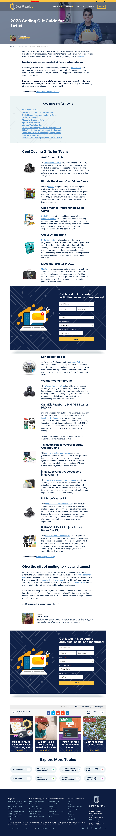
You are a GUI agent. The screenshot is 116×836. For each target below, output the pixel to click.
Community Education (36, 816)
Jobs (69, 811)
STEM (81, 56)
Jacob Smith (25, 37)
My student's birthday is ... (68, 673)
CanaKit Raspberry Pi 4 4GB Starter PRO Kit (41, 128)
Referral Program (73, 809)
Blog (14, 47)
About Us (80, 6)
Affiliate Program (35, 814)
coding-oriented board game (57, 453)
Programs (56, 6)
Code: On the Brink (30, 117)
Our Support (52, 809)
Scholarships (33, 806)
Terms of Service (30, 828)
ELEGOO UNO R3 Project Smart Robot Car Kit (42, 138)
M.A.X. (44, 269)
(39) (99, 707)
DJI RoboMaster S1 (30, 135)
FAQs (50, 816)
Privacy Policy (11, 828)
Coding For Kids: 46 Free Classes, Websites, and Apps (21, 746)
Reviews (91, 6)
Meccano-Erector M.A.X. (33, 120)
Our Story (71, 801)
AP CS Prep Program (15, 814)
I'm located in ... (65, 665)
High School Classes (15, 809)
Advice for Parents (22, 47)
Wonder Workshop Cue (32, 125)
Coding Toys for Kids (45, 557)
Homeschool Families (36, 801)
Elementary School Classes (17, 804)
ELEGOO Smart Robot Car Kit (57, 536)
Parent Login (102, 1)
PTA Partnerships (35, 811)
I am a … (62, 314)
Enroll (101, 6)
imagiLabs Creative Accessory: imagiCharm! (41, 133)
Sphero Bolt (75, 362)
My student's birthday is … (68, 329)
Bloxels (51, 187)
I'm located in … (65, 322)
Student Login (94, 1)
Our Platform (52, 806)
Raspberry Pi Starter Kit (51, 418)
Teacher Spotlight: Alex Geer (91, 712)
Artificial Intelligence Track (17, 801)
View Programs (35, 1)
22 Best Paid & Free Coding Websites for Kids (46, 744)
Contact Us (71, 819)
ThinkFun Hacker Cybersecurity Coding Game (42, 130)
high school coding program (52, 580)
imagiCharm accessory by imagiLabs (60, 480)
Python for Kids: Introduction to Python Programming (70, 746)
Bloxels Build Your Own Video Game (37, 112)
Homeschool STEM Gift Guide (23, 712)
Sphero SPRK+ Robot (31, 122)
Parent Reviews (53, 814)
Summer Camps (13, 816)
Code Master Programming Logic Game (39, 115)
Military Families (34, 804)
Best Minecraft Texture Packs (94, 743)
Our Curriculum (53, 804)
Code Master (46, 216)
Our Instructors (53, 801)
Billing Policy (20, 828)
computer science (48, 219)
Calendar (71, 814)
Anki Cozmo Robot (30, 110)
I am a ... (62, 657)
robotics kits (76, 68)
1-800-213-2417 (94, 820)
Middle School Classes (15, 806)
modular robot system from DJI (58, 504)
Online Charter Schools (37, 809)
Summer (69, 6)
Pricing (10, 819)
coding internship (77, 582)
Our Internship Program (56, 811)
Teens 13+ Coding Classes (47, 92)
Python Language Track (16, 811)
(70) (84, 707)
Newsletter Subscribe (75, 806)
